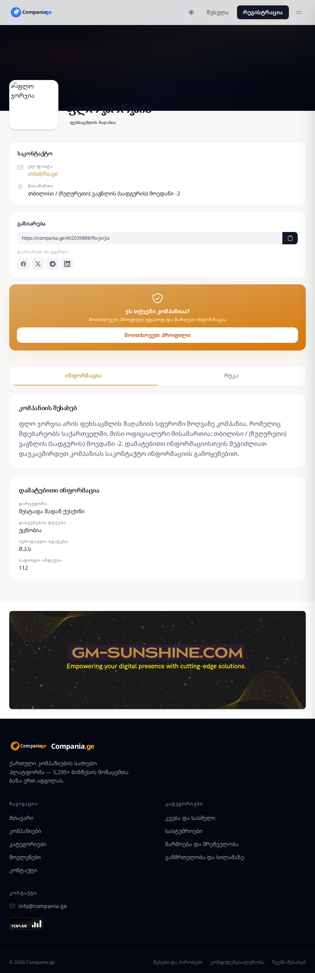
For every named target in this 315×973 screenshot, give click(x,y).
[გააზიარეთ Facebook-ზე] (23, 264)
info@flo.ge (43, 173)
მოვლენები (25, 857)
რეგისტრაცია (263, 12)
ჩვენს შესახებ (289, 962)
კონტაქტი (23, 870)
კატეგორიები (27, 844)
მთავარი (21, 817)
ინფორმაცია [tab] (83, 375)
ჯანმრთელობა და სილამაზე (204, 857)
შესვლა (218, 12)
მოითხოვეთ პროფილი (157, 335)
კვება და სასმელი (190, 817)
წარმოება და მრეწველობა (202, 844)
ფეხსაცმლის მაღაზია (93, 122)
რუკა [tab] (231, 375)
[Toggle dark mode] (191, 12)
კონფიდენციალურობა (237, 962)
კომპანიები (25, 830)
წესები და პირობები (177, 962)
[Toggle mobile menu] (299, 12)
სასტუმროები (183, 830)
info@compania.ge (42, 906)
